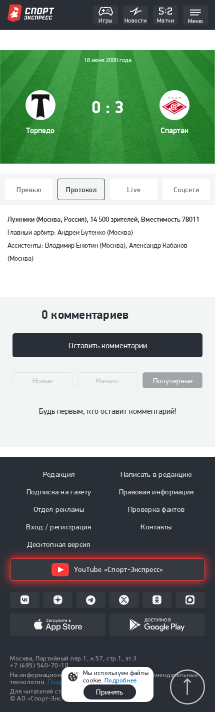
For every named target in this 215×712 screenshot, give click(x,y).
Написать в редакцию (156, 474)
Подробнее (120, 680)
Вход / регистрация (58, 526)
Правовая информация (156, 491)
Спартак (174, 130)
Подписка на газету (58, 491)
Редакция (58, 474)
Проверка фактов (156, 509)
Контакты (156, 526)
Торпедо (40, 130)
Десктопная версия (58, 544)
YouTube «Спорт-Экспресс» (118, 569)
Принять (109, 691)
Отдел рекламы (59, 509)
